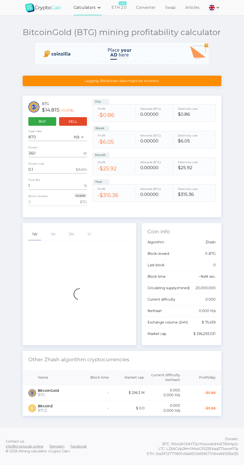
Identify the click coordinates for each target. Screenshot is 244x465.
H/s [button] (76, 137)
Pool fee (34, 180)
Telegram (57, 446)
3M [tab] (71, 234)
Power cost (36, 163)
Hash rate (35, 131)
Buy (42, 121)
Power (33, 147)
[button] (80, 195)
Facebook (78, 446)
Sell (73, 121)
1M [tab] (53, 234)
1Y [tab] (89, 234)
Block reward (38, 196)
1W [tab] (34, 234)
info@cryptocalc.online (24, 446)
